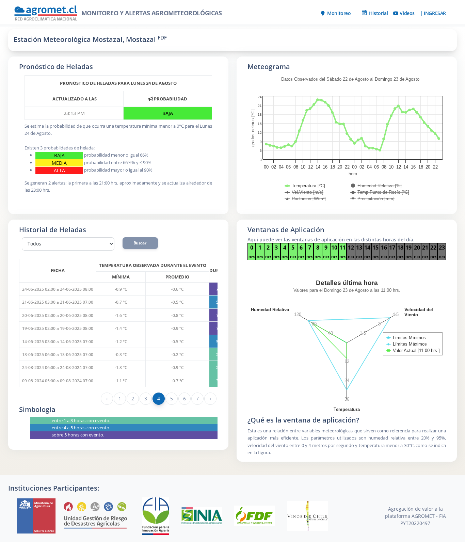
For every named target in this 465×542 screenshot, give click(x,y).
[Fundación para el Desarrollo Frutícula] (255, 515)
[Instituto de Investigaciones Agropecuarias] (202, 515)
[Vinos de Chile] (308, 515)
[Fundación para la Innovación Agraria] (156, 515)
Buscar (140, 243)
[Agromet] (72, 515)
